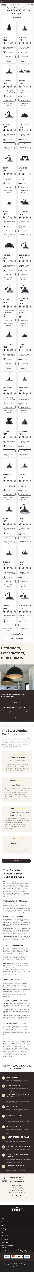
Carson (18, 928)
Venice (26, 1015)
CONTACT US (17, 717)
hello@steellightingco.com (19, 1192)
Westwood (24, 921)
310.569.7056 (4, 1247)
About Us (3, 1225)
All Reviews (16, 861)
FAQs (2, 1232)
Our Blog (3, 1229)
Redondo (6, 991)
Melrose (22, 982)
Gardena (24, 989)
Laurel (25, 983)
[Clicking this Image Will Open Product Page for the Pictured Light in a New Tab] (4, 841)
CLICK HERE (17, 702)
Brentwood (26, 922)
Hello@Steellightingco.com (7, 1245)
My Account (4, 1239)
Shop (2, 1218)
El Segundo (27, 936)
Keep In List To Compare (8, 60)
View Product (9, 56)
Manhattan (18, 936)
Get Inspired (4, 1222)
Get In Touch (4, 1236)
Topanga (18, 1015)
